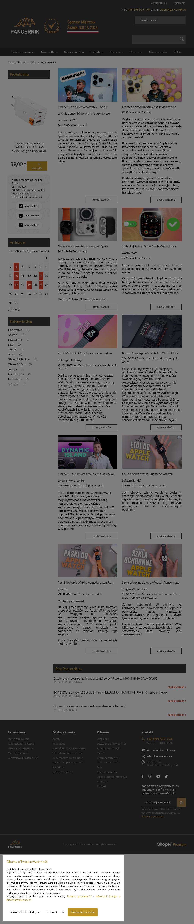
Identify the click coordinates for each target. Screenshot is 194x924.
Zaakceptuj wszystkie (83, 912)
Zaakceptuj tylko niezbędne (25, 912)
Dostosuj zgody (55, 912)
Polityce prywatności (79, 896)
